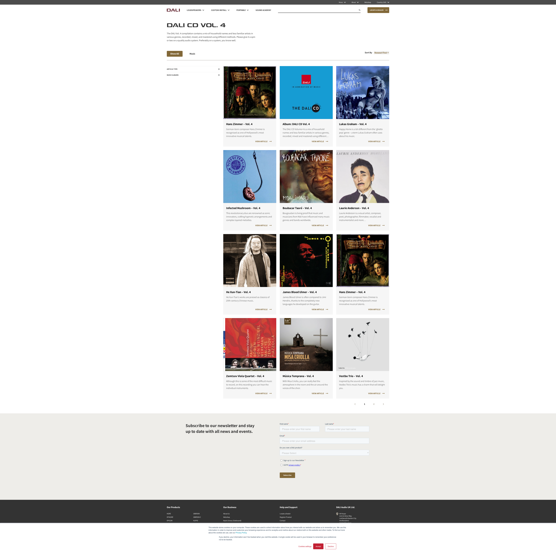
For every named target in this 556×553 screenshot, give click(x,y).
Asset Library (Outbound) (232, 520)
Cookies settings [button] (304, 546)
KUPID (195, 520)
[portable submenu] (248, 10)
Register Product (286, 517)
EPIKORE (170, 517)
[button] (193, 69)
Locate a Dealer (285, 514)
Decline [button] (331, 546)
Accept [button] (318, 546)
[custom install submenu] (228, 10)
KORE (169, 514)
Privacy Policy (241, 532)
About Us (226, 514)
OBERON (196, 514)
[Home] (173, 10)
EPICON (169, 520)
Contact (282, 520)
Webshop (226, 517)
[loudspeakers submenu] (203, 10)
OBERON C (197, 517)
